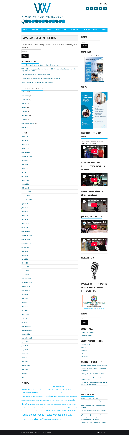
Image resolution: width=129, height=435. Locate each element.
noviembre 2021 (27, 330)
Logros (65, 30)
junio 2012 (25, 373)
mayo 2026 (25, 136)
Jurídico (37, 404)
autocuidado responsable (35, 389)
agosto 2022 (25, 294)
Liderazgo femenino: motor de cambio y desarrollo (37, 82)
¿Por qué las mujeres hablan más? (91, 415)
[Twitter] (87, 8)
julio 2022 (25, 298)
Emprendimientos (73, 396)
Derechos (50, 389)
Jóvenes (41, 404)
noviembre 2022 (27, 283)
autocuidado (26, 389)
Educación (25, 100)
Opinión (24, 127)
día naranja (30, 396)
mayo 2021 (25, 350)
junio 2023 (25, 255)
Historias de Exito (76, 30)
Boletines (87, 30)
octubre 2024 (26, 196)
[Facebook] (91, 8)
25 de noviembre (41, 386)
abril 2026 (25, 140)
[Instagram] (105, 8)
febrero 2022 (25, 318)
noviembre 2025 (27, 156)
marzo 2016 (25, 354)
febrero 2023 (25, 271)
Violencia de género (52, 419)
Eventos (38, 400)
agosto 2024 (25, 204)
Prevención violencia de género (35, 407)
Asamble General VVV (69, 386)
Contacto (96, 30)
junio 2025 (25, 168)
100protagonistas (48, 386)
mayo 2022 (25, 306)
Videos (24, 119)
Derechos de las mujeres (62, 389)
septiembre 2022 (27, 290)
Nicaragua (84, 350)
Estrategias (32, 400)
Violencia (68, 415)
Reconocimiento (64, 407)
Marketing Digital (57, 404)
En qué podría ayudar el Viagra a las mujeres (93, 422)
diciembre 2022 (26, 279)
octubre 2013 (26, 365)
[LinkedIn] (96, 8)
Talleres (24, 103)
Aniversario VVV (58, 387)
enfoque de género (25, 400)
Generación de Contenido (49, 400)
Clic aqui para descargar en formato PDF (94, 308)
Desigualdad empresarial (44, 393)
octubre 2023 (26, 239)
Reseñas (24, 111)
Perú (82, 353)
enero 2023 (25, 275)
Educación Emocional (38, 396)
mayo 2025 (25, 172)
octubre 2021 (26, 334)
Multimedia (25, 115)
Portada (25, 30)
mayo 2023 (25, 259)
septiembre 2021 (27, 338)
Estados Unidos (85, 344)
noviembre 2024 (27, 192)
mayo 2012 (25, 377)
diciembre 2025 (26, 152)
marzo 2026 (25, 144)
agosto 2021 (25, 342)
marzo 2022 (25, 314)
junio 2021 (25, 346)
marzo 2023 (25, 267)
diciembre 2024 (26, 188)
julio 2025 (25, 164)
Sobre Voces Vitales (37, 30)
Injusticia (34, 404)
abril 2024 (25, 219)
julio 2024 (25, 208)
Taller (48, 411)
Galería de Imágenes (28, 123)
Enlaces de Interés (86, 335)
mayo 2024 (25, 215)
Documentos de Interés (87, 332)
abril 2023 (25, 263)
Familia (42, 400)
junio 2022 (25, 302)
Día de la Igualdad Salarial (55, 393)
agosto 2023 (25, 247)
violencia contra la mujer (32, 419)
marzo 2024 (25, 223)
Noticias (57, 30)
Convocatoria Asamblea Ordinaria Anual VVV (36, 74)
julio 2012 (25, 369)
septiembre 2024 (27, 200)
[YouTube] (100, 8)
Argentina (84, 347)
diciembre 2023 (26, 231)
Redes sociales (71, 407)
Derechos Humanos (30, 393)
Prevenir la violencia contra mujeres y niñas (51, 407)
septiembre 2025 (27, 160)
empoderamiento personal (63, 396)
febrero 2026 (25, 148)
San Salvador (85, 356)
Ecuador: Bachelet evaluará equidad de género (94, 365)
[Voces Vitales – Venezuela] (43, 13)
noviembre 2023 (27, 235)
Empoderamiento (51, 396)
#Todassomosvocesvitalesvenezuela (29, 386)
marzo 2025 (25, 180)
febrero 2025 (25, 184)
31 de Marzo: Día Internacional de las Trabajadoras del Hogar (41, 78)
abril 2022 (25, 310)
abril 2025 (25, 176)
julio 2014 (25, 361)
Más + (104, 30)
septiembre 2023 (27, 243)
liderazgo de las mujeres (49, 404)
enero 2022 (25, 322)
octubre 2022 (26, 286)
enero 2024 (25, 227)
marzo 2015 (25, 358)
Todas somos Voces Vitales (66, 411)
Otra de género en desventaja (89, 398)
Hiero (98, 432)
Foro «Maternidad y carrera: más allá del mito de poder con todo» (42, 65)
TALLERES (48, 30)
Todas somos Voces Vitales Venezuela (43, 414)
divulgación (25, 96)
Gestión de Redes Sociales (61, 400)
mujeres (65, 404)
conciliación (44, 389)
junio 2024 (25, 211)
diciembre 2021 (26, 326)
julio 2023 (25, 251)
